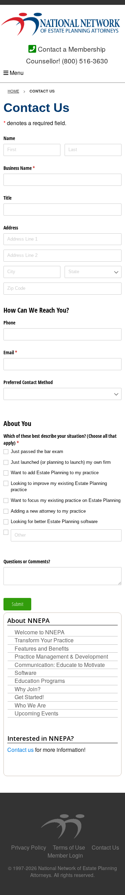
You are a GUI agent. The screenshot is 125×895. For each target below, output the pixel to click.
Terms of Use (69, 847)
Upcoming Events (36, 713)
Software (25, 673)
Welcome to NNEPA (40, 632)
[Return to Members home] (62, 23)
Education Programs (40, 681)
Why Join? (28, 689)
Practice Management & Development (61, 656)
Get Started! (29, 697)
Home (13, 91)
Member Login (65, 855)
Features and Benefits (42, 648)
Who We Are (30, 705)
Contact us (20, 750)
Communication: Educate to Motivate (60, 665)
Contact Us (105, 847)
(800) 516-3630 (85, 60)
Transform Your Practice (44, 640)
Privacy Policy (28, 847)
